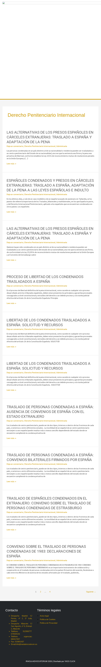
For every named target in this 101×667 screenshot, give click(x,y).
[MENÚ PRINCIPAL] (4, 94)
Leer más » (11, 163)
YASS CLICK (70, 661)
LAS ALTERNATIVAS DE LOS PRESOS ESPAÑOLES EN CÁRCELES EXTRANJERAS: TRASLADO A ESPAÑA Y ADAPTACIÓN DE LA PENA (50, 137)
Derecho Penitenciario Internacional (40, 146)
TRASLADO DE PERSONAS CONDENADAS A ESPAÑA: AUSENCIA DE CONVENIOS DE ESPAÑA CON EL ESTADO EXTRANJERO (50, 412)
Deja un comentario (15, 146)
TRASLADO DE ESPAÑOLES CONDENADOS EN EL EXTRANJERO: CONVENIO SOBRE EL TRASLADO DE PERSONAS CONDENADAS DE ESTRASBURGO (49, 503)
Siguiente (91, 592)
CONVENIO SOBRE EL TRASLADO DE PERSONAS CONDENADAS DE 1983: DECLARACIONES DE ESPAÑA (46, 551)
